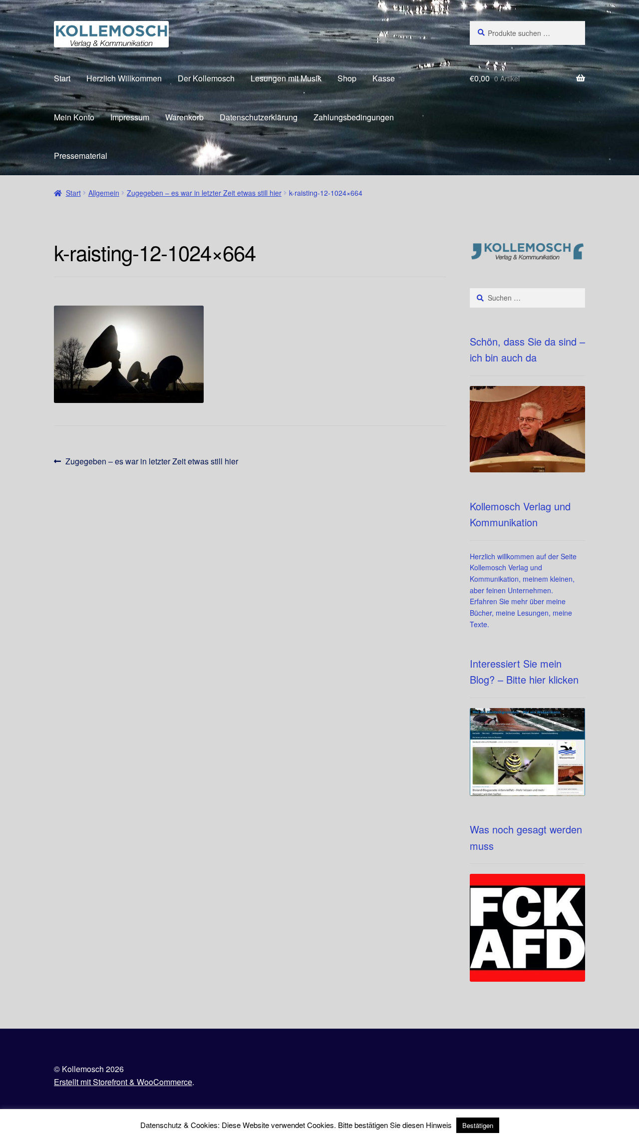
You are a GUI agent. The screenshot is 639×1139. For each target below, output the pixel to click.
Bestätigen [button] (477, 1125)
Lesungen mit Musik (286, 78)
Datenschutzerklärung (259, 117)
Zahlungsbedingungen (354, 117)
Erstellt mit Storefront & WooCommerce (123, 1082)
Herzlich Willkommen (124, 78)
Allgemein (103, 193)
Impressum (129, 117)
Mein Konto (74, 117)
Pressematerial (80, 155)
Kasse (383, 78)
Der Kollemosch (206, 78)
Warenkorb (184, 117)
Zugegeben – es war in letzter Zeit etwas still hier (204, 193)
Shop (346, 78)
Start (62, 78)
